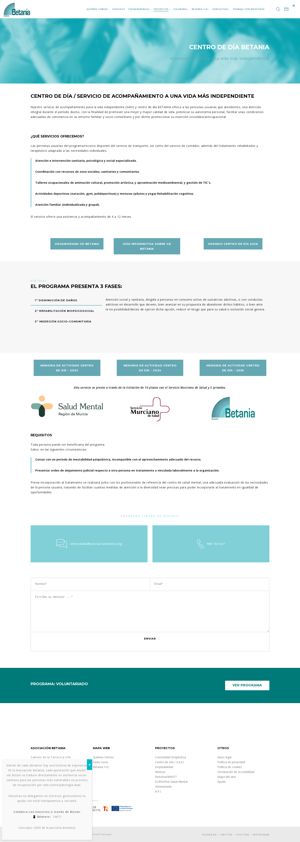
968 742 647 (216, 544)
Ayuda (221, 782)
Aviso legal (224, 757)
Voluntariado (163, 786)
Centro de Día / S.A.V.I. (169, 762)
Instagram (261, 834)
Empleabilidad (164, 767)
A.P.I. (158, 791)
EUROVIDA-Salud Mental (171, 782)
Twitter (226, 834)
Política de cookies (229, 767)
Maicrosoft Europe (98, 834)
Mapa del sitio (226, 777)
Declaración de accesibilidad (235, 772)
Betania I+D (101, 767)
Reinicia (160, 772)
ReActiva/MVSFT (166, 777)
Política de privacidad (231, 762)
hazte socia (100, 762)
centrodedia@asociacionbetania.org (96, 544)
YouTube (242, 834)
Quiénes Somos (103, 757)
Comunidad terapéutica (170, 757)
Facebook (209, 834)
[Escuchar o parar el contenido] (293, 6)
